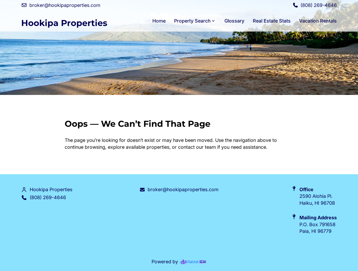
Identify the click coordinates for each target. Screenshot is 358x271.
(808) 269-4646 (48, 197)
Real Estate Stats (272, 21)
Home (159, 21)
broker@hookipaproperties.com (183, 189)
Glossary (234, 21)
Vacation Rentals (318, 21)
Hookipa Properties (64, 23)
